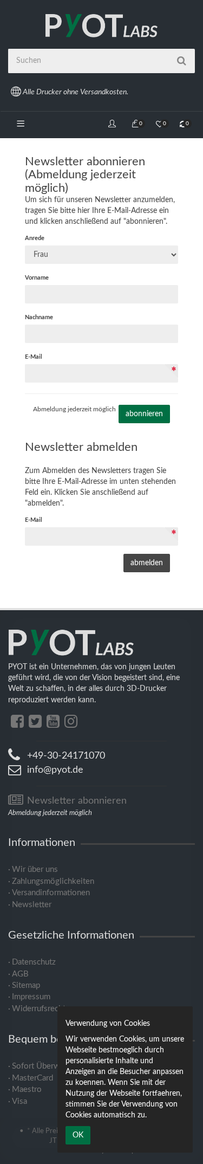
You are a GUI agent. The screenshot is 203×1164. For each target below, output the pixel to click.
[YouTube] (53, 721)
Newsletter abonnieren (75, 801)
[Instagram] (70, 721)
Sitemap (26, 985)
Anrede (34, 238)
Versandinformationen (51, 893)
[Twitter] (35, 721)
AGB (20, 974)
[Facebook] (17, 721)
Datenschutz (34, 962)
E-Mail (33, 357)
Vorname (37, 278)
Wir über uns (35, 869)
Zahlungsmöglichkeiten (53, 881)
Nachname (39, 317)
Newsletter (31, 905)
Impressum (31, 997)
